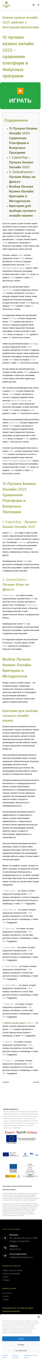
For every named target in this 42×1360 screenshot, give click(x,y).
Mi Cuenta (6, 1293)
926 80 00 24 (15, 1249)
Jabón (5, 1277)
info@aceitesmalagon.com (21, 1257)
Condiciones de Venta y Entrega (31, 1356)
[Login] (33, 5)
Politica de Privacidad (15, 1356)
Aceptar (21, 1339)
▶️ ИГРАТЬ (20, 95)
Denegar (21, 1345)
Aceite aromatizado (11, 1273)
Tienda (5, 1299)
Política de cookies (5, 1356)
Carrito (5, 1296)
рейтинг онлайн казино (14, 1023)
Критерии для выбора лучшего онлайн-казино (22, 211)
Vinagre (5, 1280)
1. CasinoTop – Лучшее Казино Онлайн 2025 (21, 162)
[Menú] (39, 5)
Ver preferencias (21, 1351)
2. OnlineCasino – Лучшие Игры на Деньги (22, 177)
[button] (39, 1317)
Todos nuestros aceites (12, 1270)
